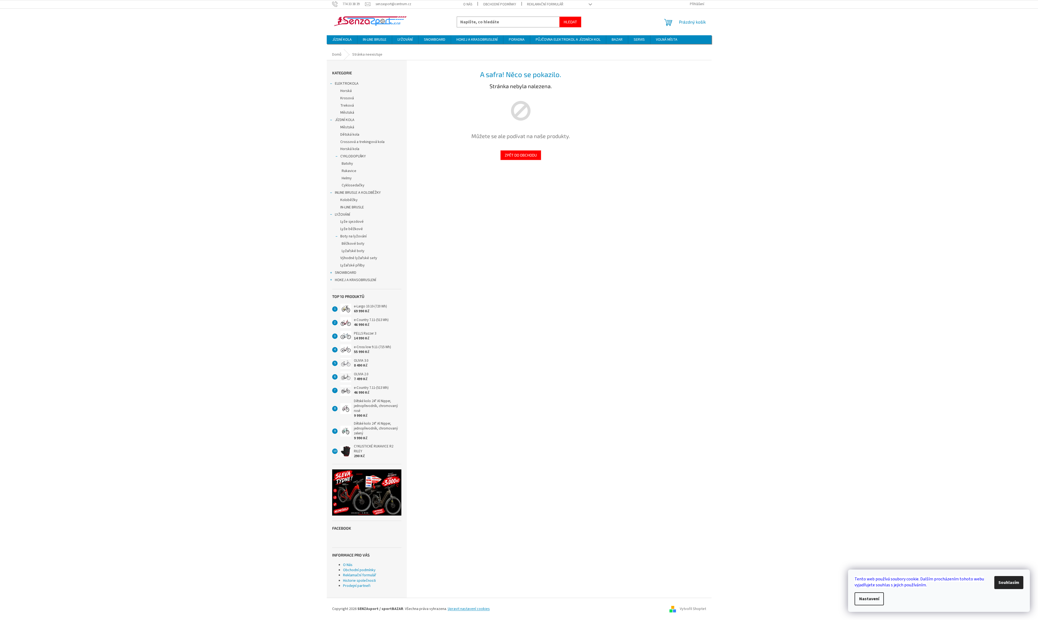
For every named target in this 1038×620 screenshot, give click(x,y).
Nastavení (869, 599)
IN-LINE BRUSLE (352, 207)
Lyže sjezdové (352, 221)
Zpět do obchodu (521, 155)
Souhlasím (1008, 583)
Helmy (347, 178)
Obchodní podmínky (499, 4)
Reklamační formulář (545, 4)
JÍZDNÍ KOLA (344, 120)
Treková (347, 105)
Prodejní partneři (356, 586)
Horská (346, 91)
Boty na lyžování (353, 236)
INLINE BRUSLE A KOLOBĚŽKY (358, 192)
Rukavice (349, 171)
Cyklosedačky (353, 185)
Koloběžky (349, 200)
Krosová (347, 98)
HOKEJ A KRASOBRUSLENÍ (355, 280)
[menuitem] (342, 39)
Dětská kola (349, 134)
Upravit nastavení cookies (469, 609)
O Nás (467, 4)
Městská (347, 112)
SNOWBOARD (345, 272)
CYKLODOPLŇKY (353, 156)
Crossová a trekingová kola (362, 142)
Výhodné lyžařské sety (358, 258)
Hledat (570, 22)
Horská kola (349, 149)
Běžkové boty (353, 243)
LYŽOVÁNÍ (342, 214)
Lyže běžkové (351, 229)
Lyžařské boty (353, 251)
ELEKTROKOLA (346, 83)
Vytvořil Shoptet (693, 609)
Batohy (347, 163)
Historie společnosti (359, 580)
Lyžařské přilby (352, 265)
